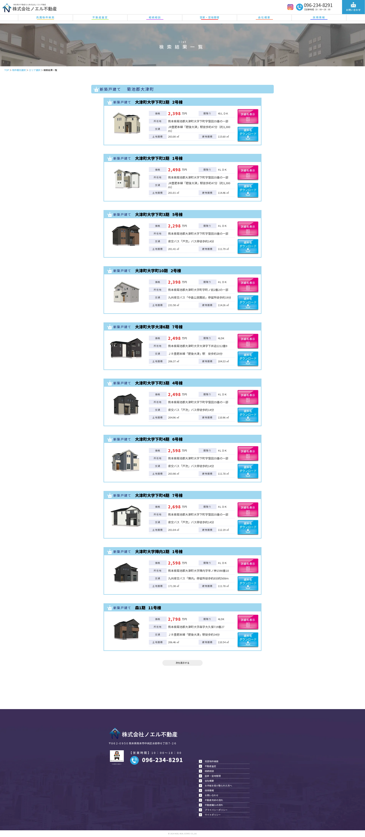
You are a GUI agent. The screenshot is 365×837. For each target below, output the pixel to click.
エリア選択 (34, 70)
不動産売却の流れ (214, 800)
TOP (6, 70)
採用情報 (319, 17)
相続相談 (155, 17)
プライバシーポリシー (216, 809)
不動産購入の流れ (214, 805)
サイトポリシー (213, 814)
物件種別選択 (19, 70)
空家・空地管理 (210, 17)
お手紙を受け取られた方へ (218, 785)
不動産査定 (100, 17)
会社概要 (264, 17)
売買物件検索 (45, 17)
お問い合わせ (211, 795)
